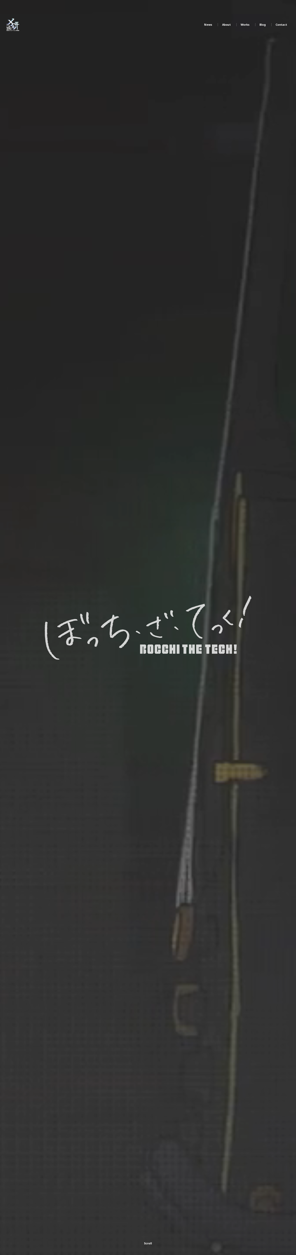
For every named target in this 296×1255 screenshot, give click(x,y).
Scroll (148, 1243)
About (226, 25)
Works (245, 25)
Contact (281, 25)
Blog (263, 25)
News (208, 25)
